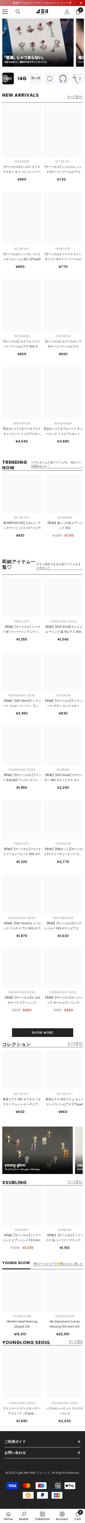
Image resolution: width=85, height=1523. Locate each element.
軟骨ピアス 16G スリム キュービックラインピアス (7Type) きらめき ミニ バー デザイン (65, 1102)
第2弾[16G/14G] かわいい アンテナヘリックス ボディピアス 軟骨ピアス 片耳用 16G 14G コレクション (22, 526)
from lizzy (63, 249)
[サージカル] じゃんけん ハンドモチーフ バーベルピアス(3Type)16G (63, 169)
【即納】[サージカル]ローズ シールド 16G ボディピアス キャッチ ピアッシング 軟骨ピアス (63, 926)
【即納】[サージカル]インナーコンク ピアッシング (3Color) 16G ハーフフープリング (21, 1238)
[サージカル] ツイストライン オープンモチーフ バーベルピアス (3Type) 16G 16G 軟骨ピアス (63, 257)
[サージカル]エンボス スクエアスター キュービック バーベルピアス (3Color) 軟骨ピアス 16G (22, 169)
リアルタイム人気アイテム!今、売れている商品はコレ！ (56, 464)
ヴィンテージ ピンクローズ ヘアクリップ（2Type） (22, 1410)
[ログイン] (67, 11)
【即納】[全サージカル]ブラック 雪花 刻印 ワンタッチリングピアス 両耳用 (21, 778)
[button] (80, 78)
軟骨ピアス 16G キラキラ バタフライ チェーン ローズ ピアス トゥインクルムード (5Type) (22, 1102)
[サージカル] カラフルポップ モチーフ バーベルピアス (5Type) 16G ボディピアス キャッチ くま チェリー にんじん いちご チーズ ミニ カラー (63, 344)
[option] (8, 78)
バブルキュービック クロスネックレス (64, 1410)
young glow (21, 1316)
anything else (63, 918)
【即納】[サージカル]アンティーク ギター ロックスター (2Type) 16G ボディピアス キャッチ (63, 703)
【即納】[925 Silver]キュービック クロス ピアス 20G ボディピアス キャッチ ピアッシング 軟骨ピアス (21, 926)
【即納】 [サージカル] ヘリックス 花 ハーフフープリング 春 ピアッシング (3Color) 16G (65, 1238)
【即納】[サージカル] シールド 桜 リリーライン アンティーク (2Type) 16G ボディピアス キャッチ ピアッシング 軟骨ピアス (22, 629)
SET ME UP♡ (63, 161)
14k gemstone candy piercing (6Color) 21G (64, 1324)
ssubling (63, 770)
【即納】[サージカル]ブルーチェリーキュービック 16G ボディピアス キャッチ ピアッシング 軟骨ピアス (21, 852)
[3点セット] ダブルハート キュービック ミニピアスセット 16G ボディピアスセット (63, 431)
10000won (21, 161)
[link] (23, 1516)
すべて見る (76, 1341)
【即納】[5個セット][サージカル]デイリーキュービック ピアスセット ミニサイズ (63, 852)
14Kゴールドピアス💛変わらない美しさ (58, 1264)
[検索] (18, 11)
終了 (81, 3)
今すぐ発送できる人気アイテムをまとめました (58, 566)
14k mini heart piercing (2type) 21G (21, 1324)
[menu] (5, 11)
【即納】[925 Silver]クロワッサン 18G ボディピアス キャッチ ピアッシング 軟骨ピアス (63, 778)
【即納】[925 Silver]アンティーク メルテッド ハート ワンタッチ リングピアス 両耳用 (21, 703)
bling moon (21, 423)
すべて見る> (75, 97)
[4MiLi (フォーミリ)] (38, 43)
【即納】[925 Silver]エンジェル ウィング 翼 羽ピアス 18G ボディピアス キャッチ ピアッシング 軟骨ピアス (63, 629)
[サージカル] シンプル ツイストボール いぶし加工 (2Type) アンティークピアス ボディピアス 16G (22, 257)
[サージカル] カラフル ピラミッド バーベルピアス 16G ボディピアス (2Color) (22, 344)
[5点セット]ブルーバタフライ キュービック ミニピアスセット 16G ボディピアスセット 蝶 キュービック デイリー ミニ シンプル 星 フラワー (22, 431)
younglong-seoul (63, 621)
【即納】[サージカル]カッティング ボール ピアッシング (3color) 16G (63, 1000)
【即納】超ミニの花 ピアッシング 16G (64, 525)
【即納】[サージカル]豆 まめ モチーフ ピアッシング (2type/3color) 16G (21, 1000)
